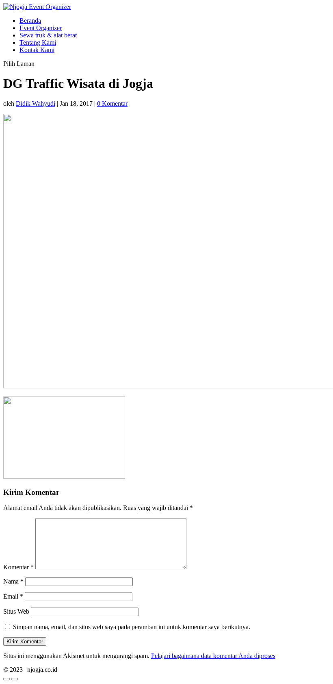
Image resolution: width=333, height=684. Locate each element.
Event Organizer (40, 27)
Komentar (18, 567)
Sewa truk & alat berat (48, 35)
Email (13, 596)
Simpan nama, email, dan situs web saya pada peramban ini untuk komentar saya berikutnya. (131, 626)
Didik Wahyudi (35, 103)
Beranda (30, 20)
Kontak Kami (36, 49)
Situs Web (16, 611)
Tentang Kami (37, 42)
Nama (13, 581)
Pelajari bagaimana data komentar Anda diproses (213, 655)
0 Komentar (112, 103)
